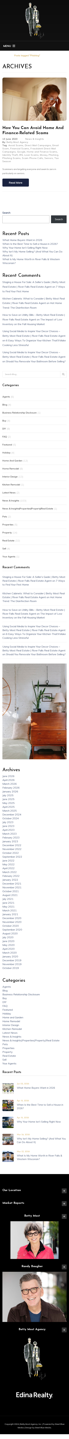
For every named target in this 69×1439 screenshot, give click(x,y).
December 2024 (11, 814)
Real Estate (8, 540)
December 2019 (11, 960)
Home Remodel (10, 468)
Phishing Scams (11, 158)
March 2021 (9, 910)
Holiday (6, 452)
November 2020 (12, 922)
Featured (7, 444)
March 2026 (9, 783)
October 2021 (10, 891)
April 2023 (8, 829)
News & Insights (34, 139)
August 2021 (10, 895)
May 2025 (8, 803)
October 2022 (10, 852)
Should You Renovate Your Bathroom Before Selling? (36, 361)
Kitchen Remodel (11, 484)
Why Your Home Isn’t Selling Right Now (25, 247)
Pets (4, 516)
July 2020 (7, 937)
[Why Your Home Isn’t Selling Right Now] (8, 1122)
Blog (4, 404)
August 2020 (10, 933)
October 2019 (10, 968)
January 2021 (10, 914)
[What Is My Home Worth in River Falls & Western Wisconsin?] (8, 1156)
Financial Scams (19, 148)
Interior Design (10, 476)
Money (43, 154)
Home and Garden (12, 460)
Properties (7, 524)
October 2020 (10, 925)
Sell (4, 548)
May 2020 (8, 945)
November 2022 (12, 849)
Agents (6, 396)
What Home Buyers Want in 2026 (22, 240)
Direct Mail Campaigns (38, 145)
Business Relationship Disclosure (19, 412)
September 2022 (12, 856)
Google (21, 151)
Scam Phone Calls (32, 158)
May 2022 (8, 864)
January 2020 (10, 956)
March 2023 (9, 833)
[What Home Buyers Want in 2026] (8, 1088)
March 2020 (9, 952)
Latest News (9, 492)
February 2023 (11, 837)
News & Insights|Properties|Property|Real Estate (27, 508)
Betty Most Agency (17, 142)
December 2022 (11, 845)
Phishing (53, 154)
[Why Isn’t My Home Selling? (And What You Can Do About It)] (8, 1139)
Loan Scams (31, 154)
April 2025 (8, 806)
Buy (4, 420)
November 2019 (12, 964)
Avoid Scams (16, 145)
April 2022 (8, 868)
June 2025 (8, 799)
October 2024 (10, 818)
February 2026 (11, 787)
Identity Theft (10, 154)
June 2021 (8, 902)
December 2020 (11, 918)
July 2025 (7, 795)
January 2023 (10, 841)
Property (7, 532)
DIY (4, 428)
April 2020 (8, 948)
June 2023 (8, 826)
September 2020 (12, 929)
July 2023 (7, 822)
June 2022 (8, 860)
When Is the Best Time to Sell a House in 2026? (30, 243)
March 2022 (9, 872)
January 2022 (10, 879)
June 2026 (8, 776)
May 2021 (8, 906)
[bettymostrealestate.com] (34, 20)
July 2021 (7, 898)
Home (5, 55)
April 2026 (8, 780)
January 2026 (10, 791)
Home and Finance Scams (42, 151)
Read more (15, 182)
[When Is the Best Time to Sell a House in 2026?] (8, 1105)
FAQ (4, 436)
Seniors (48, 158)
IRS (21, 154)
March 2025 (9, 810)
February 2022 (11, 875)
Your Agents (8, 556)
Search (6, 212)
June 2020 (8, 941)
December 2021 (11, 883)
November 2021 (12, 887)
